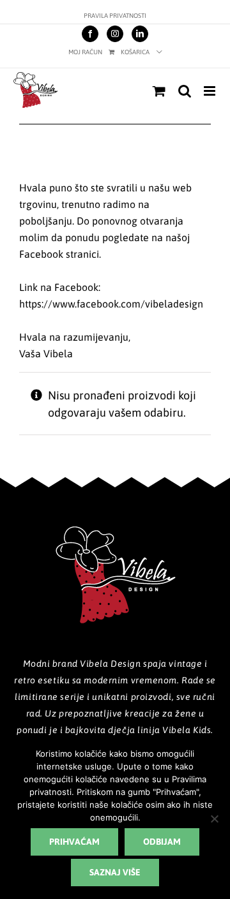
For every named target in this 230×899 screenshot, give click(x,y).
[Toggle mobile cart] (159, 91)
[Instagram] (115, 34)
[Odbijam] (214, 818)
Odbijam (162, 841)
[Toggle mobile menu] (210, 91)
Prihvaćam (74, 841)
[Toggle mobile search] (184, 91)
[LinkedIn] (140, 34)
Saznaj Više (115, 872)
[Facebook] (90, 34)
